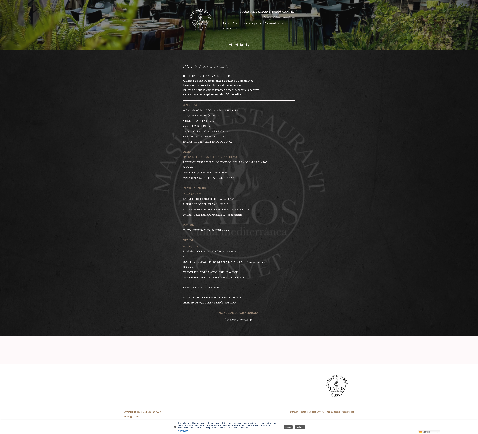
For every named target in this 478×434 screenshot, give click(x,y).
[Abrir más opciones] (235, 28)
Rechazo (300, 427)
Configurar (183, 431)
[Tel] (247, 44)
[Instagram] (236, 44)
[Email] (241, 44)
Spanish (426, 432)
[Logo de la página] (200, 19)
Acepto (288, 427)
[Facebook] (230, 44)
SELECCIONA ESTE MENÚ (239, 320)
